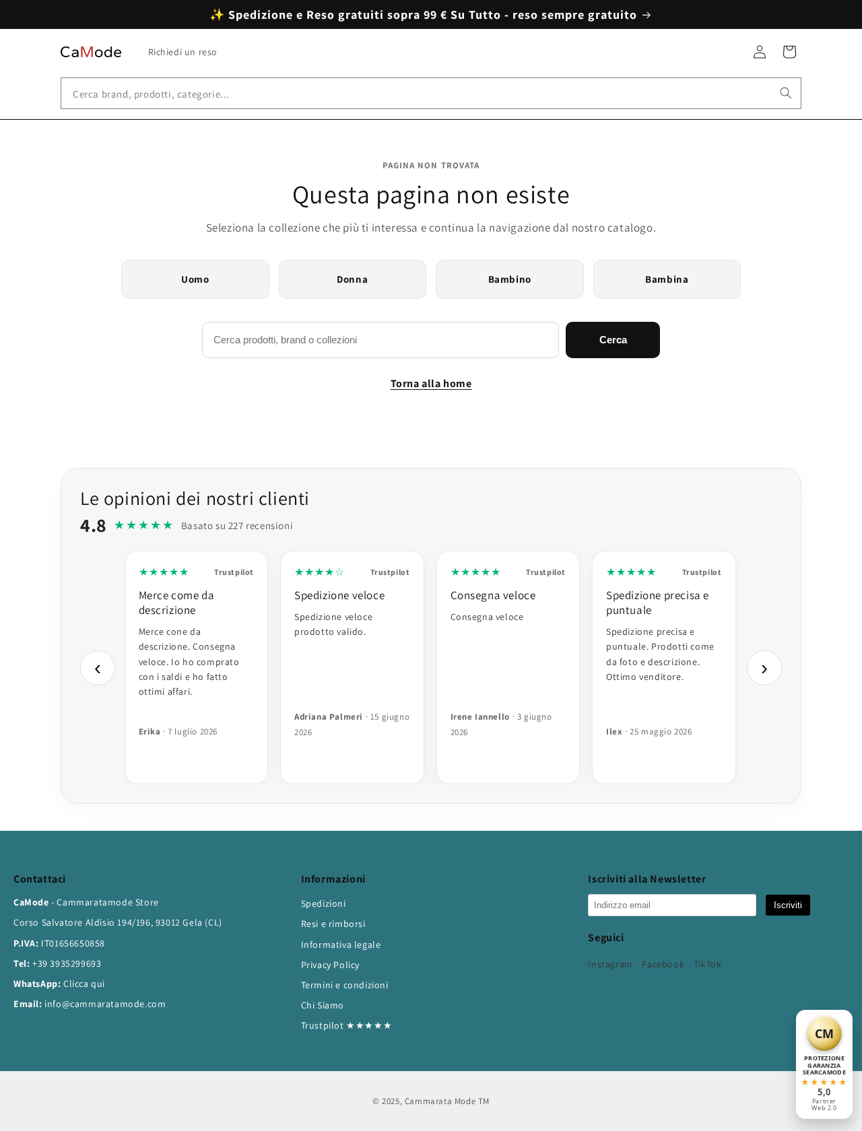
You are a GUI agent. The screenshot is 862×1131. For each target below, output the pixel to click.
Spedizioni (323, 903)
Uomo (195, 279)
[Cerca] (786, 93)
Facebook (663, 964)
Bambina (666, 279)
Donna (352, 279)
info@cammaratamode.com (105, 1004)
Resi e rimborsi (333, 924)
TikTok (708, 964)
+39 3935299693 (66, 963)
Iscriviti (788, 905)
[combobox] (431, 93)
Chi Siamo (322, 1005)
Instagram (610, 964)
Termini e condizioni (345, 985)
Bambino (509, 279)
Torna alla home (431, 383)
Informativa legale (341, 944)
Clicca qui (84, 984)
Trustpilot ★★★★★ (347, 1025)
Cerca (613, 339)
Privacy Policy (330, 965)
